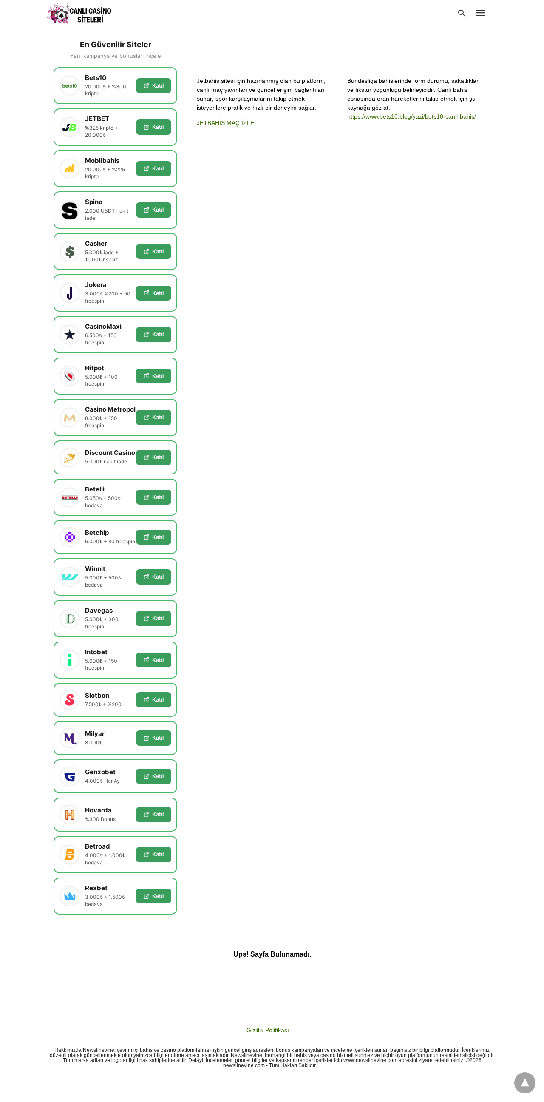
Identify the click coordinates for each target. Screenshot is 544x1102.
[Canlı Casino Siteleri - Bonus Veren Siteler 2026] (79, 13)
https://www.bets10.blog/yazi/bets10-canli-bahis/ (411, 116)
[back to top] (525, 1082)
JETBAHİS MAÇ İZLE (225, 122)
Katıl (158, 85)
